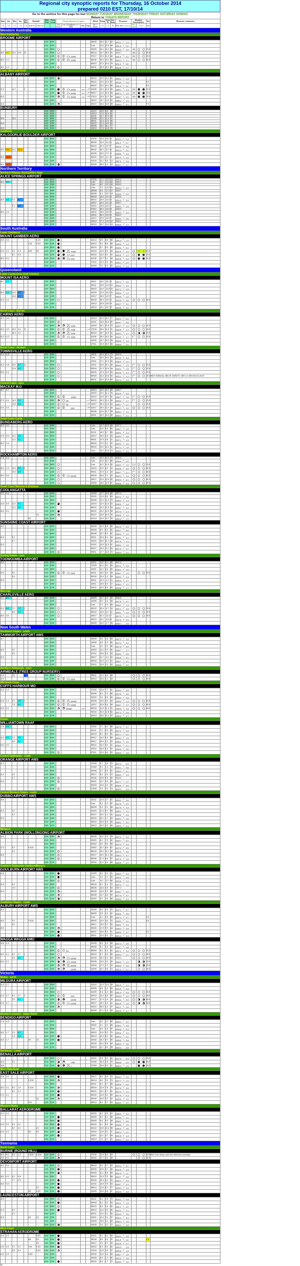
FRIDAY (154, 14)
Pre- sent (134, 26)
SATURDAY (167, 14)
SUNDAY (181, 14)
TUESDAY (106, 14)
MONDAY (92, 14)
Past (141, 26)
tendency (127, 26)
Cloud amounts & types (73, 21)
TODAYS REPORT (117, 17)
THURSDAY (140, 14)
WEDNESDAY (123, 14)
